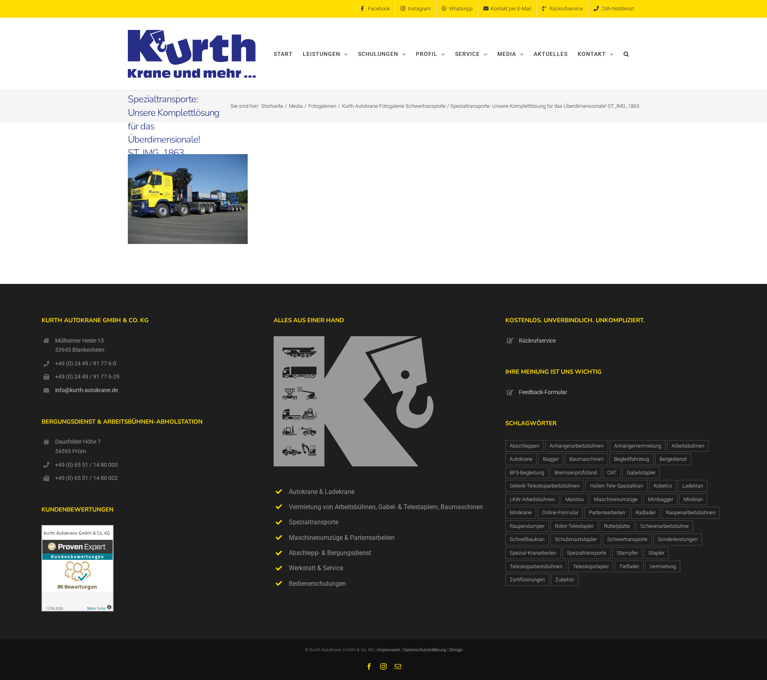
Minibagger (660, 499)
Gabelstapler (641, 473)
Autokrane (521, 459)
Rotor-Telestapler (574, 526)
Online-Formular (560, 512)
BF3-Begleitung (527, 473)
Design (456, 649)
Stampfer (627, 553)
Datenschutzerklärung (425, 649)
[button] (626, 54)
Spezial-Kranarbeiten (533, 553)
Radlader (646, 512)
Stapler (656, 553)
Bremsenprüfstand (575, 473)
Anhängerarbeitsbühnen (577, 446)
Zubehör (564, 580)
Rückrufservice (537, 340)
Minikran (693, 499)
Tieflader (629, 566)
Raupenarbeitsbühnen (690, 512)
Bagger (551, 459)
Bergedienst (673, 459)
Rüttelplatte (617, 526)
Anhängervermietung (637, 446)
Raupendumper (527, 526)
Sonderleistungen (677, 539)
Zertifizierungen (527, 580)
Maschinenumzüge (616, 499)
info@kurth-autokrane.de (86, 390)
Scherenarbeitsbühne (664, 526)
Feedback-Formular (543, 392)
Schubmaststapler (576, 539)
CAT (611, 473)
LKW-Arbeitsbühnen (532, 499)
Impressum (389, 649)
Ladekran (692, 486)
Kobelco (663, 486)
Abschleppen (524, 446)
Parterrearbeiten (607, 512)
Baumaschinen (586, 459)
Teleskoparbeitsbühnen (536, 566)
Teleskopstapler (591, 566)
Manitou (574, 499)
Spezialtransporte (586, 553)
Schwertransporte (627, 539)
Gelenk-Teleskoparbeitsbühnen (545, 486)
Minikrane (521, 512)
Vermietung (663, 566)
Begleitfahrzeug (631, 459)
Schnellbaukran (527, 539)
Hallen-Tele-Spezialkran (616, 486)
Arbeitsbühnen (688, 446)
